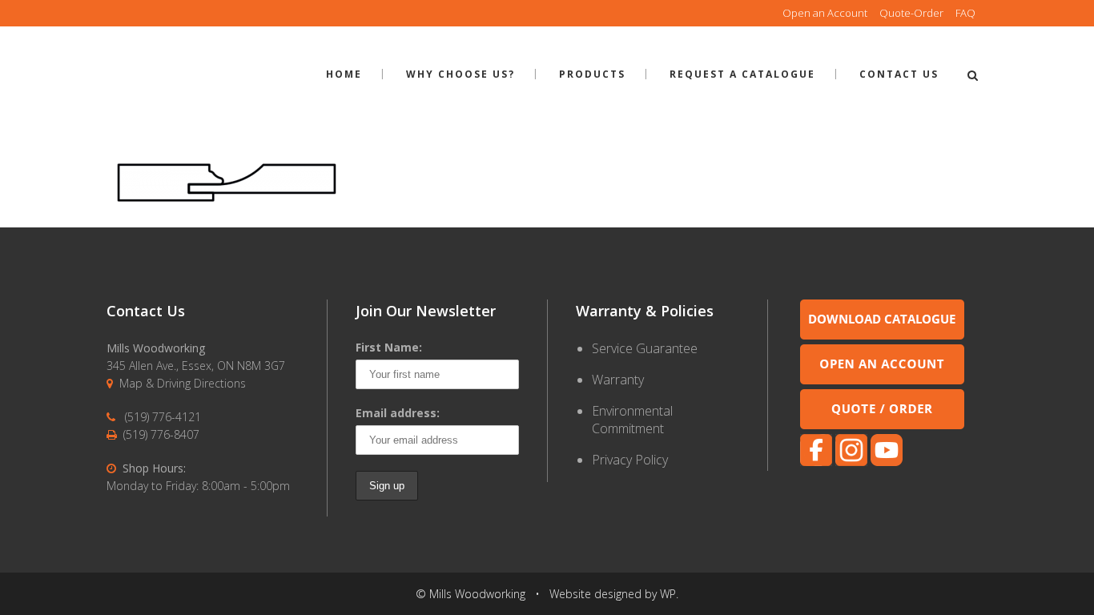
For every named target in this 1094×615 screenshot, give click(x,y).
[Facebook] (816, 461)
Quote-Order (911, 13)
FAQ (965, 13)
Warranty (618, 379)
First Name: (389, 347)
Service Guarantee (645, 348)
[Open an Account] (882, 380)
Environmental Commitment (632, 419)
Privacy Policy (630, 459)
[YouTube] (887, 461)
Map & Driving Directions (182, 383)
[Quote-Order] (882, 424)
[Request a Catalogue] (882, 335)
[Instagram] (851, 461)
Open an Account (824, 13)
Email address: (398, 412)
